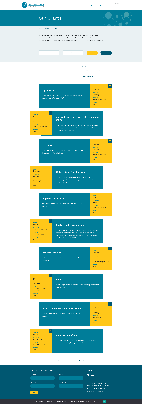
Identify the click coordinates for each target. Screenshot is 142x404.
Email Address (34, 382)
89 (80, 360)
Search (117, 3)
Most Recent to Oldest (91, 71)
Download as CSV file (88, 76)
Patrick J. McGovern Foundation (37, 5)
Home (40, 28)
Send (34, 392)
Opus (93, 392)
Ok (104, 401)
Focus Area (45, 53)
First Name (33, 374)
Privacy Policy (103, 388)
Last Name (62, 374)
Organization (62, 382)
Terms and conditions (93, 388)
